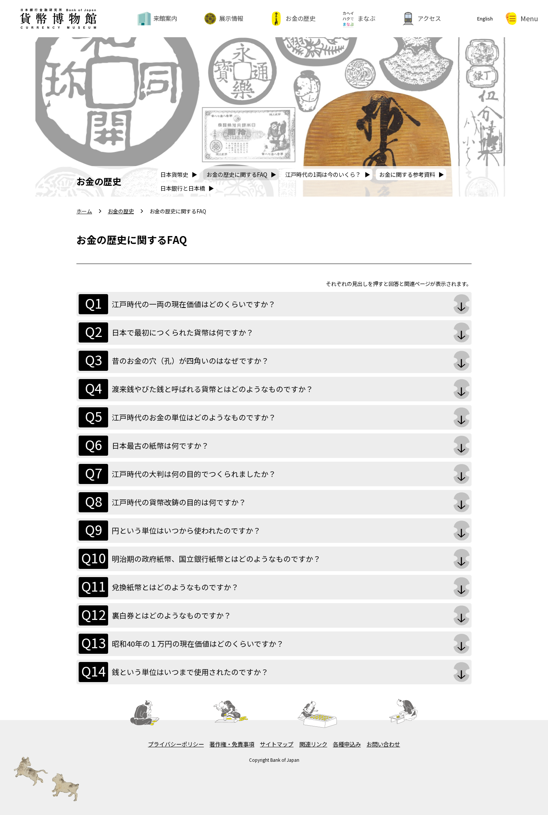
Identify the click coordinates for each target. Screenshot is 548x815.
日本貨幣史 (174, 174)
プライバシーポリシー (176, 744)
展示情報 (231, 18)
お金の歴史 (300, 18)
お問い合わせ (383, 744)
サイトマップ (276, 744)
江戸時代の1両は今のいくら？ (323, 174)
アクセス (429, 18)
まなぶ (366, 18)
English (485, 18)
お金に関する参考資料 (407, 174)
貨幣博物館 (58, 10)
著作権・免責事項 (232, 744)
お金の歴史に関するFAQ (237, 174)
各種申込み (347, 744)
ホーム (84, 211)
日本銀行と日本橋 (182, 188)
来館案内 (165, 18)
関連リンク (313, 744)
